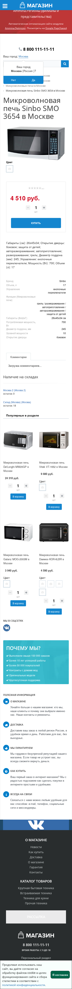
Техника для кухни (36, 898)
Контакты (36, 872)
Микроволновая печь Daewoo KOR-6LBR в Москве (52, 559)
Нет (13, 80)
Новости (36, 847)
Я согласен (60, 975)
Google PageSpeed (56, 28)
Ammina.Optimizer (15, 28)
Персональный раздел (36, 958)
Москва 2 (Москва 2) (14, 390)
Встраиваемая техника (36, 893)
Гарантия (36, 867)
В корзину (18, 496)
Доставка (36, 857)
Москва (23, 56)
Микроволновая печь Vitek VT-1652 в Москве (53, 465)
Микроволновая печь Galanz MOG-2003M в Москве (16, 559)
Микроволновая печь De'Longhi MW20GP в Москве (16, 467)
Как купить (36, 852)
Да (33, 80)
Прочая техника (36, 903)
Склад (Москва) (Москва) (17, 402)
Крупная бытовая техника (36, 888)
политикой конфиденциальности (23, 985)
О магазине (36, 862)
